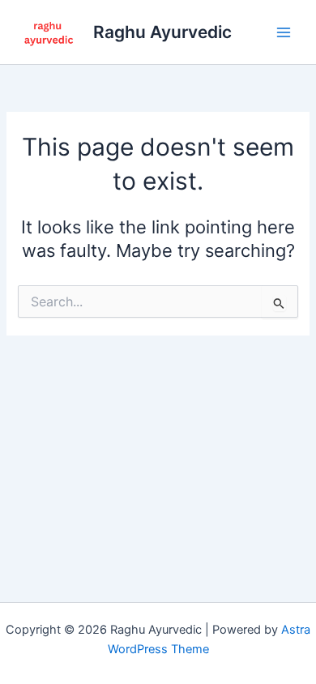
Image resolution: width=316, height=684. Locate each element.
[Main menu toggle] (283, 31)
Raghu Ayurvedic (162, 32)
